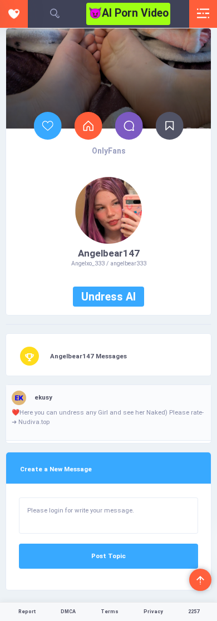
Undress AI (108, 296)
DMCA (68, 611)
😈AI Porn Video (128, 13)
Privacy (153, 611)
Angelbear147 (109, 253)
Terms (110, 611)
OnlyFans (109, 150)
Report (27, 611)
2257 (193, 611)
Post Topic (108, 556)
